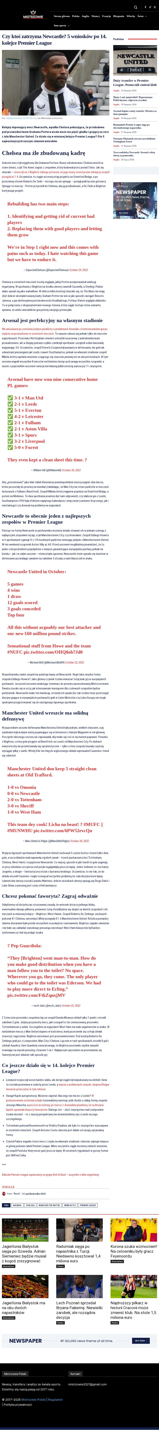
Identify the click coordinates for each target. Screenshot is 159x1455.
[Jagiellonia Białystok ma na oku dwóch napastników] (25, 1286)
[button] (135, 7)
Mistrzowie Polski (33, 1399)
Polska (60, 1266)
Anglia (8, 1187)
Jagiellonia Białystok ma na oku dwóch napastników (23, 1308)
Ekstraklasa (8, 1266)
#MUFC (92, 824)
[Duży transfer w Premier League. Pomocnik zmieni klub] (135, 60)
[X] (154, 7)
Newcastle (70, 1205)
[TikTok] (150, 7)
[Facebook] (145, 7)
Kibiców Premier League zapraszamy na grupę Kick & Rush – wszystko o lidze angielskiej (50, 1174)
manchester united (49, 1205)
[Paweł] (4, 1194)
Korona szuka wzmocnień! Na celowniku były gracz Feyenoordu (134, 1251)
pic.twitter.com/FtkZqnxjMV (36, 995)
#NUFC (14, 652)
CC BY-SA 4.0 (29, 118)
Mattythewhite (14, 118)
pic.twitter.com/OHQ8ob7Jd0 (53, 652)
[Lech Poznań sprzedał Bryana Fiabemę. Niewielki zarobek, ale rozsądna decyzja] (79, 1286)
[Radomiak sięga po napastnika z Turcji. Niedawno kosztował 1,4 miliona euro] (79, 1230)
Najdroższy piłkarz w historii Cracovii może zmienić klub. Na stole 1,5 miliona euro (133, 1310)
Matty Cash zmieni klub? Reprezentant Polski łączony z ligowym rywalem (132, 99)
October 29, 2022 (78, 270)
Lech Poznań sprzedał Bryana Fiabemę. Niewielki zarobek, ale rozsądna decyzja (79, 1310)
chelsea (30, 1205)
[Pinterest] (96, 1194)
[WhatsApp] (105, 1194)
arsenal (17, 1205)
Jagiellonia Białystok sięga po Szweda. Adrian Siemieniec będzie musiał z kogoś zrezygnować (24, 1253)
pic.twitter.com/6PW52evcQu (63, 830)
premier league (88, 1205)
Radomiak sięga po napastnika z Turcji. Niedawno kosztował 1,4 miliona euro (78, 1253)
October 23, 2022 (74, 662)
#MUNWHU (19, 830)
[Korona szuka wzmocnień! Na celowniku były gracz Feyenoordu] (134, 1230)
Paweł (17, 1193)
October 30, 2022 (71, 470)
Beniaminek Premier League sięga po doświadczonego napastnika (131, 126)
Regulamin (55, 1399)
